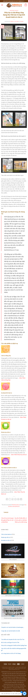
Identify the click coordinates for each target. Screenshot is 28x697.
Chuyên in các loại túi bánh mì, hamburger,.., (12, 627)
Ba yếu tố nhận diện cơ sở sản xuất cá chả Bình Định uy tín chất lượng (20, 520)
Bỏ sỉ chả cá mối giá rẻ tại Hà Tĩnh (10, 642)
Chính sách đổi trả (21, 667)
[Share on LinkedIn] (21, 499)
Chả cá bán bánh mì (6, 534)
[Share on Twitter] (12, 499)
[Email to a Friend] (15, 499)
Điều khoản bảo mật (20, 668)
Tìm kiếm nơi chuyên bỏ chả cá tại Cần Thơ (12, 639)
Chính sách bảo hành (8, 668)
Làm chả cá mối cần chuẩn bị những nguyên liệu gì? (13, 649)
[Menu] (2, 5)
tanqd (21, 21)
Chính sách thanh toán (8, 667)
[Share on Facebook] (9, 499)
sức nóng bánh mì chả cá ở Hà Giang (11, 653)
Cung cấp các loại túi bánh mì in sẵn (10, 631)
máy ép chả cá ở (16, 506)
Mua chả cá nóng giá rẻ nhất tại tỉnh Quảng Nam (14, 645)
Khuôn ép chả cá (14, 10)
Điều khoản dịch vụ (14, 669)
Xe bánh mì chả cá (6, 540)
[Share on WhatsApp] (7, 499)
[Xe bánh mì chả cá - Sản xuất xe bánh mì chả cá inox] (14, 5)
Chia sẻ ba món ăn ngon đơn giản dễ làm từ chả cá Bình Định (7, 520)
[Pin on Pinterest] (18, 499)
